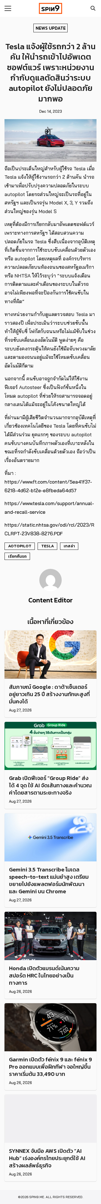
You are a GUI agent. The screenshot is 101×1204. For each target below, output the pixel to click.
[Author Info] (50, 589)
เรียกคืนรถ (17, 556)
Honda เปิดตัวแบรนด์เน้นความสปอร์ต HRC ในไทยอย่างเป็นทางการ (44, 975)
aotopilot (19, 546)
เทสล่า (69, 546)
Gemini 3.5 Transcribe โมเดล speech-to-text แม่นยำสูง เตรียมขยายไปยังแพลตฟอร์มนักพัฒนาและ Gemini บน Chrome (49, 880)
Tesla (47, 546)
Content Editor (50, 600)
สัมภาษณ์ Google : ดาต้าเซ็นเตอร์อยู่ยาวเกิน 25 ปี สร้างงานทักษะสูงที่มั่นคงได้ (49, 694)
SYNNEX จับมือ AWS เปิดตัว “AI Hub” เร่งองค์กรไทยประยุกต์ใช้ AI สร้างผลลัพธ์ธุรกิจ (47, 1158)
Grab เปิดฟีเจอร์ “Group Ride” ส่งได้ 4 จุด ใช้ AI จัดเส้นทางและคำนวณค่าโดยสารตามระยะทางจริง (50, 785)
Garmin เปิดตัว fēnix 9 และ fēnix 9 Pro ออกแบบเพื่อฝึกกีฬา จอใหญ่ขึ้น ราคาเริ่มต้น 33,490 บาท (50, 1066)
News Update (51, 27)
